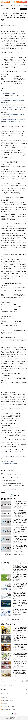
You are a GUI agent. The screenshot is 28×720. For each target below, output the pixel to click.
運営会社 (4, 697)
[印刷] (17, 477)
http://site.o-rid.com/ (13, 428)
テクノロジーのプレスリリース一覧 (15, 681)
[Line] (14, 477)
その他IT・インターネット (14, 474)
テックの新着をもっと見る (14, 619)
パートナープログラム (7, 700)
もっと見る (23, 563)
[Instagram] (15, 714)
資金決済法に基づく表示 (8, 709)
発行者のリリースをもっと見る (14, 554)
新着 (2, 5)
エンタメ (6, 5)
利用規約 (4, 703)
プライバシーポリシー (7, 706)
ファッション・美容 (22, 5)
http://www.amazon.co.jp (7, 93)
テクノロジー (11, 470)
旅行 (15, 5)
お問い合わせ (14, 489)
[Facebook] (8, 477)
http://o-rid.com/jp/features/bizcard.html (11, 409)
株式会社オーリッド (6, 24)
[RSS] (18, 714)
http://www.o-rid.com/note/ (15, 52)
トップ (2, 681)
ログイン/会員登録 (22, 2)
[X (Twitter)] (11, 477)
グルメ (11, 5)
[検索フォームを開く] (14, 2)
